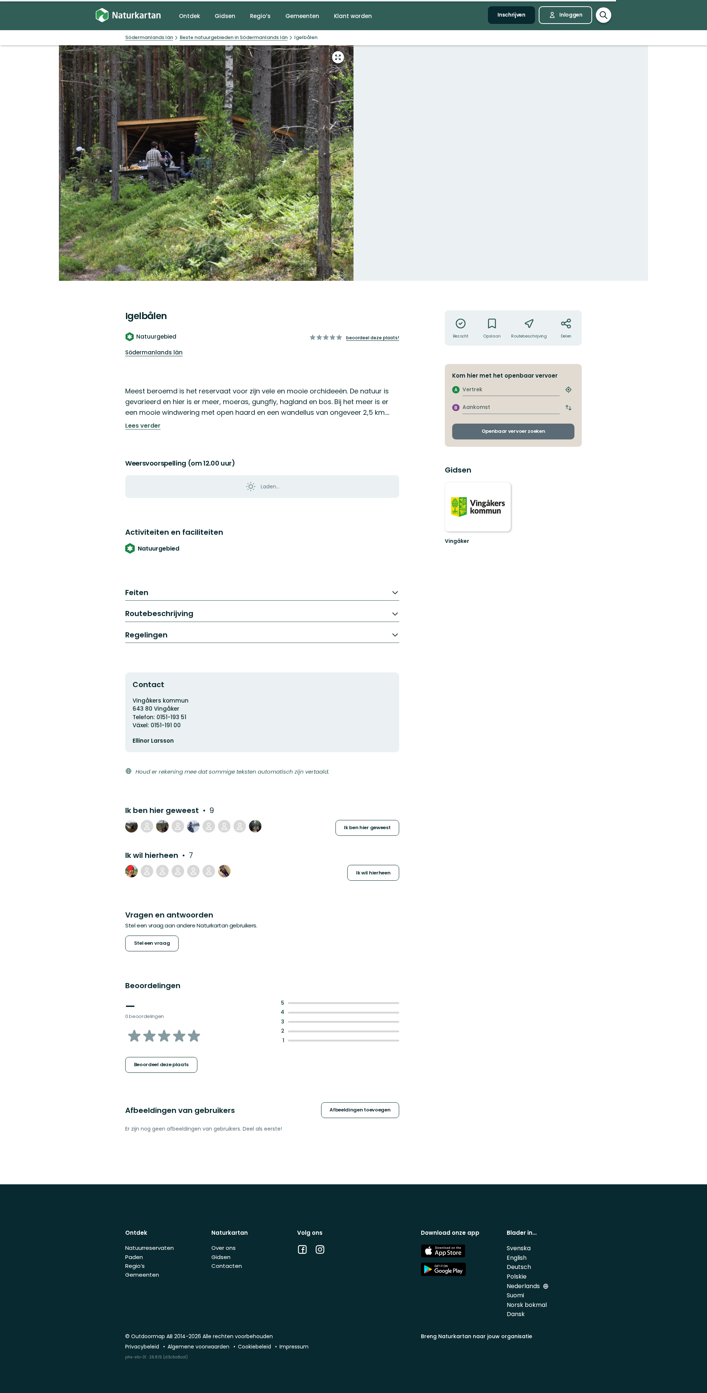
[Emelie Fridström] (147, 826)
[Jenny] (224, 871)
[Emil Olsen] (147, 871)
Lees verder (143, 426)
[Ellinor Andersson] (209, 826)
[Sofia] (162, 871)
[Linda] (224, 826)
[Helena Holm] (178, 826)
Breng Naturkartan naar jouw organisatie (476, 1336)
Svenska (519, 1248)
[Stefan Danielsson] (178, 871)
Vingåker (457, 541)
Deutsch (519, 1267)
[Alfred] (239, 826)
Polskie (517, 1276)
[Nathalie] (209, 871)
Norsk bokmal (527, 1305)
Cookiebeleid (255, 1346)
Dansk (516, 1314)
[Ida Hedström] (193, 871)
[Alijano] (255, 826)
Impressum (294, 1346)
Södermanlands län (154, 352)
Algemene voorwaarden (199, 1346)
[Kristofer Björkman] (131, 871)
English (517, 1258)
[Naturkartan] (128, 15)
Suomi (515, 1295)
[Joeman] (193, 826)
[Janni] (131, 826)
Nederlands (524, 1286)
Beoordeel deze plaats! (372, 338)
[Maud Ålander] (162, 826)
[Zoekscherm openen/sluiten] (603, 15)
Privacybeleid (143, 1346)
